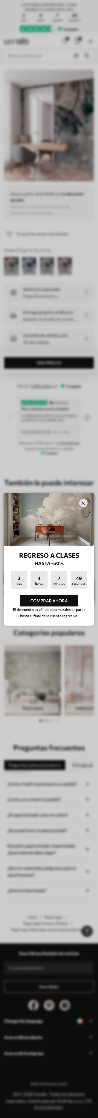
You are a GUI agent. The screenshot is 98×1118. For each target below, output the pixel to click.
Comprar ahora (49, 600)
